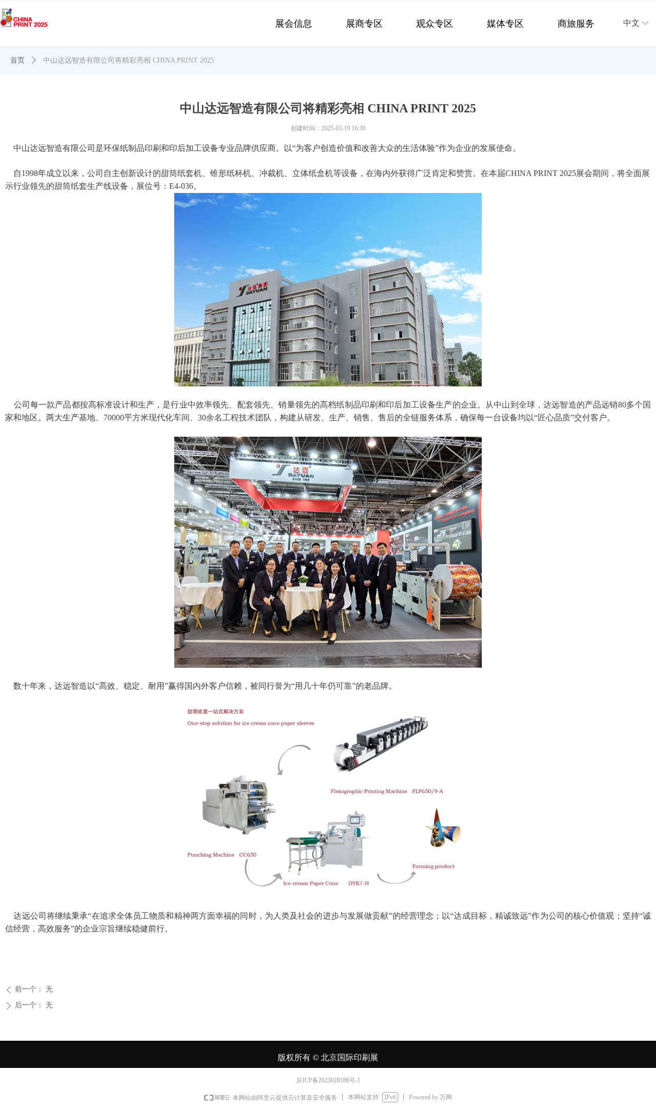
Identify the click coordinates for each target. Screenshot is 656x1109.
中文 (631, 22)
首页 (17, 60)
